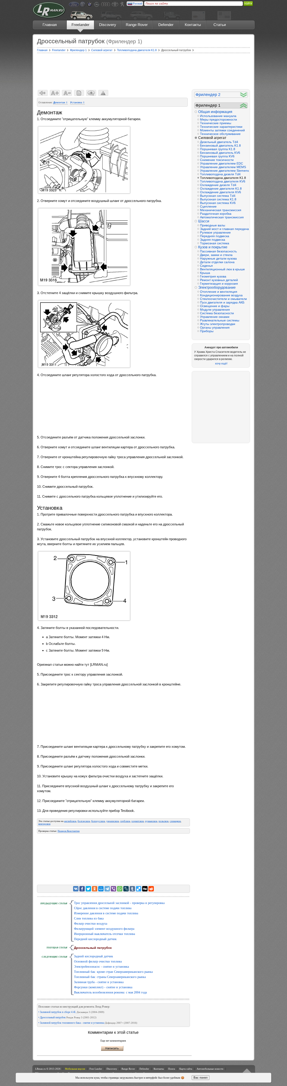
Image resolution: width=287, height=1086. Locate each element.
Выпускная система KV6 (218, 203)
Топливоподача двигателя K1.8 (223, 178)
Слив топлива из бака (89, 918)
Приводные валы (212, 225)
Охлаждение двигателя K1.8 (221, 188)
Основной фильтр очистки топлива (98, 961)
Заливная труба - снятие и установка (99, 982)
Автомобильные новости (210, 1068)
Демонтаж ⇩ (60, 102)
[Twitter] (88, 888)
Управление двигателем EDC (221, 163)
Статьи (219, 25)
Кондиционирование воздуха (221, 295)
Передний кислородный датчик (95, 939)
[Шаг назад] (43, 93)
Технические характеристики (221, 126)
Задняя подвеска (212, 239)
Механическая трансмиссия (220, 210)
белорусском (98, 821)
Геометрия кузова (213, 276)
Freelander (80, 25)
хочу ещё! (221, 363)
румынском (151, 821)
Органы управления (215, 327)
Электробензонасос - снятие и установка (101, 966)
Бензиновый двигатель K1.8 (220, 145)
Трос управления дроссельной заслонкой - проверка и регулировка (119, 903)
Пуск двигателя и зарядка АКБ (222, 302)
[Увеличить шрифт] (55, 93)
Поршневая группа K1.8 (217, 149)
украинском (112, 821)
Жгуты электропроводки (217, 324)
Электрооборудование (217, 287)
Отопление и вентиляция (218, 291)
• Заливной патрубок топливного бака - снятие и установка (87, 1022)
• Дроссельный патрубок (67, 1017)
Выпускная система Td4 (217, 195)
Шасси (203, 221)
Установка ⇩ (77, 102)
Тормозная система (214, 243)
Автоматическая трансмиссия (222, 217)
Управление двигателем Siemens (224, 170)
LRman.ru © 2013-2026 (48, 1068)
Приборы (206, 331)
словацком (175, 821)
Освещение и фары (214, 306)
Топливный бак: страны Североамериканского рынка (110, 977)
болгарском (84, 821)
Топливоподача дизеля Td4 (220, 174)
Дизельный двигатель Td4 (219, 142)
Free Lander (95, 1068)
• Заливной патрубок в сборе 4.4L (71, 1012)
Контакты (193, 25)
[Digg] (145, 888)
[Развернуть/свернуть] (244, 95)
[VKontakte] (75, 888)
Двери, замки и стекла (216, 255)
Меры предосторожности (218, 119)
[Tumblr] (132, 888)
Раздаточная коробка (215, 213)
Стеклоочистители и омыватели (223, 299)
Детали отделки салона (217, 262)
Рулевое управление (215, 232)
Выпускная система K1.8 (218, 199)
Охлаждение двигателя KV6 (220, 192)
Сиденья (206, 265)
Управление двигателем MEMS (223, 167)
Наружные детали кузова (218, 258)
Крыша (205, 273)
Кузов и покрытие (212, 247)
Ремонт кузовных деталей (219, 280)
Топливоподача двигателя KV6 (222, 181)
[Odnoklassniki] (94, 888)
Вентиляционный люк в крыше (222, 269)
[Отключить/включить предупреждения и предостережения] (103, 93)
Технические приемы (215, 123)
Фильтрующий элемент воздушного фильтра (104, 928)
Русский (137, 3)
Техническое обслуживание (220, 134)
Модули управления (215, 309)
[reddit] (151, 888)
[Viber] (113, 888)
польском (163, 821)
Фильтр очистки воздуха (90, 923)
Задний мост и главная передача (224, 229)
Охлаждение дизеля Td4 (218, 185)
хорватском (137, 821)
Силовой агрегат (212, 138)
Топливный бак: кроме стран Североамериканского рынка (113, 971)
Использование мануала (218, 116)
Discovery (107, 25)
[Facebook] (82, 888)
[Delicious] (138, 888)
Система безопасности (217, 313)
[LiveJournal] (126, 888)
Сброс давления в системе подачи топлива (102, 908)
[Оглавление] (79, 93)
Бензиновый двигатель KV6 (220, 152)
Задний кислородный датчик (93, 956)
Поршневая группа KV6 (217, 156)
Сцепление (208, 206)
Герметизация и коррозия (219, 283)
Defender (166, 25)
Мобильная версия (75, 1068)
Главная (50, 25)
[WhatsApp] (119, 888)
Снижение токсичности (217, 160)
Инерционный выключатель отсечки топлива (104, 934)
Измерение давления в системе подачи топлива (106, 913)
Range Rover (137, 25)
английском (70, 821)
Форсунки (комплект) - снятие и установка (103, 987)
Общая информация (215, 112)
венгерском (44, 823)
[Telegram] (107, 888)
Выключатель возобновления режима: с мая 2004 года (110, 992)
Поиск (171, 1068)
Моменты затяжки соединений (222, 130)
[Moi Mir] (101, 888)
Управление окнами (214, 317)
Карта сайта (185, 1068)
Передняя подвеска (214, 236)
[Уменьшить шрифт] (67, 93)
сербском (125, 821)
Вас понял (201, 1077)
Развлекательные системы (219, 320)
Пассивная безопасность (218, 251)
